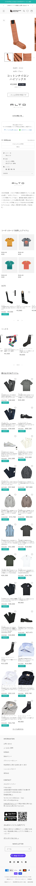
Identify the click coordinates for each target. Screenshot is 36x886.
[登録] (29, 849)
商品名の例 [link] (4, 252)
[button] (4, 11)
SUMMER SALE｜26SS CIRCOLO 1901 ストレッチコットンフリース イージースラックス (9, 483)
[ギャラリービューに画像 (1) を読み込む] (9, 57)
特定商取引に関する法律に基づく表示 (15, 765)
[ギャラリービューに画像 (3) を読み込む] (27, 57)
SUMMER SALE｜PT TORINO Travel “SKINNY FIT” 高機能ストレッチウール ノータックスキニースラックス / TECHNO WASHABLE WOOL (9, 630)
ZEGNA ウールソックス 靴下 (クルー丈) (26, 718)
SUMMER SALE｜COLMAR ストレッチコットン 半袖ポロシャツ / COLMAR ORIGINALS (26, 572)
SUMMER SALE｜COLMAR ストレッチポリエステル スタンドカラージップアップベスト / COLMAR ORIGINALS (9, 542)
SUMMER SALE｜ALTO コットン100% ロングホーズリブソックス (8, 308)
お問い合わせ (8, 744)
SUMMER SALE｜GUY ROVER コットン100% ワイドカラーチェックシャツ (9, 719)
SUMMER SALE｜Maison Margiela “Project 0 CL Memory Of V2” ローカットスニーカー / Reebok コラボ (9, 454)
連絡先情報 (30, 882)
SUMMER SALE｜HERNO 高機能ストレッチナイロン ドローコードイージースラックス (9, 600)
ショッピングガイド (10, 769)
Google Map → (8, 794)
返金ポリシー (8, 756)
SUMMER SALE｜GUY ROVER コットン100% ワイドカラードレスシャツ (9, 689)
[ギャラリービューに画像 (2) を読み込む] (18, 57)
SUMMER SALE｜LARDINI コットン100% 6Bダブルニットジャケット (26, 483)
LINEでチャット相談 (26, 130)
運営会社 (6, 773)
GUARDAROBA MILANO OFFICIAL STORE (20, 877)
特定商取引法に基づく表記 (19, 882)
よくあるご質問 (8, 748)
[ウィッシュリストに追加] (14, 292)
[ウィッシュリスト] (27, 11)
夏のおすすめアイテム (10, 373)
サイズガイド (31, 140)
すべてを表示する (18, 729)
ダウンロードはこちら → (11, 838)
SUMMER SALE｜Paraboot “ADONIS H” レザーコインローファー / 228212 (26, 425)
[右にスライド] (34, 58)
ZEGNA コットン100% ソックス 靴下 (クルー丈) (27, 351)
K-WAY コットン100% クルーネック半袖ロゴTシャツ (26, 599)
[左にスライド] (2, 58)
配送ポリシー (8, 882)
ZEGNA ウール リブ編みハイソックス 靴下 (9, 660)
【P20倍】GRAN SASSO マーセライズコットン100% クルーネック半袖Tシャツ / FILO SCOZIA (26, 396)
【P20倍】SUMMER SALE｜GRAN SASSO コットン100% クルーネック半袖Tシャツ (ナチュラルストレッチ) (26, 542)
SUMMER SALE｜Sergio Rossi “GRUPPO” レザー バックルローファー (26, 629)
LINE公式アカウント (10, 803)
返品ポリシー (10, 879)
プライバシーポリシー (10, 760)
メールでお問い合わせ (12, 130)
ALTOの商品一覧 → (18, 115)
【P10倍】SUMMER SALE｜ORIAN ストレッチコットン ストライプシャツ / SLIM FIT (26, 660)
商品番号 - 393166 (18, 68)
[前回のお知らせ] (3, 6)
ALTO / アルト (18, 71)
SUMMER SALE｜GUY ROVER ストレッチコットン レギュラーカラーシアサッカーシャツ (26, 689)
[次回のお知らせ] (33, 6)
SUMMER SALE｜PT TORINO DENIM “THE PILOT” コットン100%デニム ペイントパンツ (25, 453)
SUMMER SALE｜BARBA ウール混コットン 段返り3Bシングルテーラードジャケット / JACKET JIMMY (9, 512)
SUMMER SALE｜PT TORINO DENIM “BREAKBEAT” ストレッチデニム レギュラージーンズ (9, 396)
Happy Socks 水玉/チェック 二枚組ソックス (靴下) (11, 350)
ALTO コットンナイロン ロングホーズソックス (24, 307)
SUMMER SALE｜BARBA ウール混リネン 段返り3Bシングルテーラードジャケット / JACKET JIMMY (26, 512)
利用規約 (6, 752)
